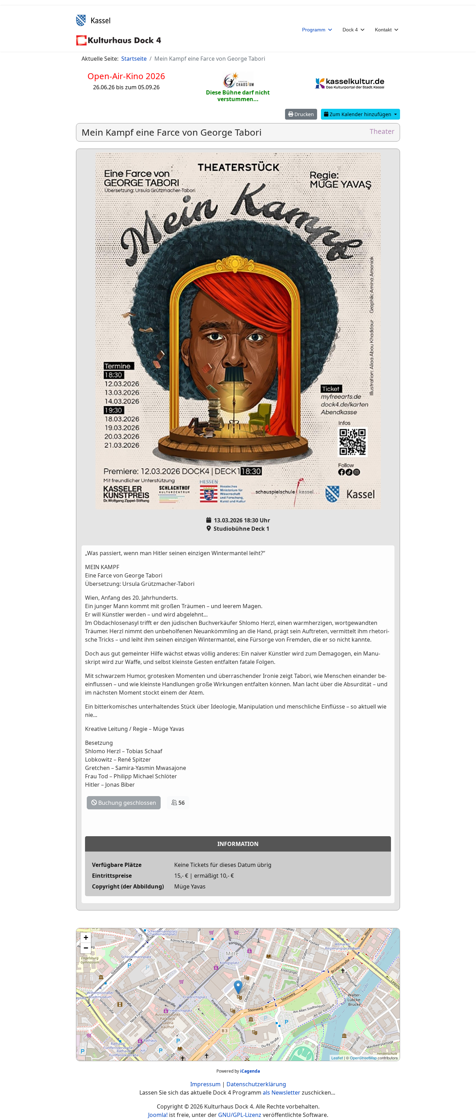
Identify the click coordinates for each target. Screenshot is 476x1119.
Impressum (205, 1084)
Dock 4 (350, 29)
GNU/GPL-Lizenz (239, 1115)
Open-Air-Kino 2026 (126, 76)
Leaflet (337, 1057)
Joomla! (158, 1115)
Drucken (303, 114)
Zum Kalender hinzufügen (360, 114)
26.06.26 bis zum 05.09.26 (126, 87)
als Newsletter (281, 1092)
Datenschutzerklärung (256, 1084)
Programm (313, 29)
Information (238, 844)
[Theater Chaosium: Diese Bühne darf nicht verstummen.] (238, 80)
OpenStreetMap (363, 1057)
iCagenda (250, 1071)
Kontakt (383, 29)
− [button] (86, 948)
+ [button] (86, 937)
